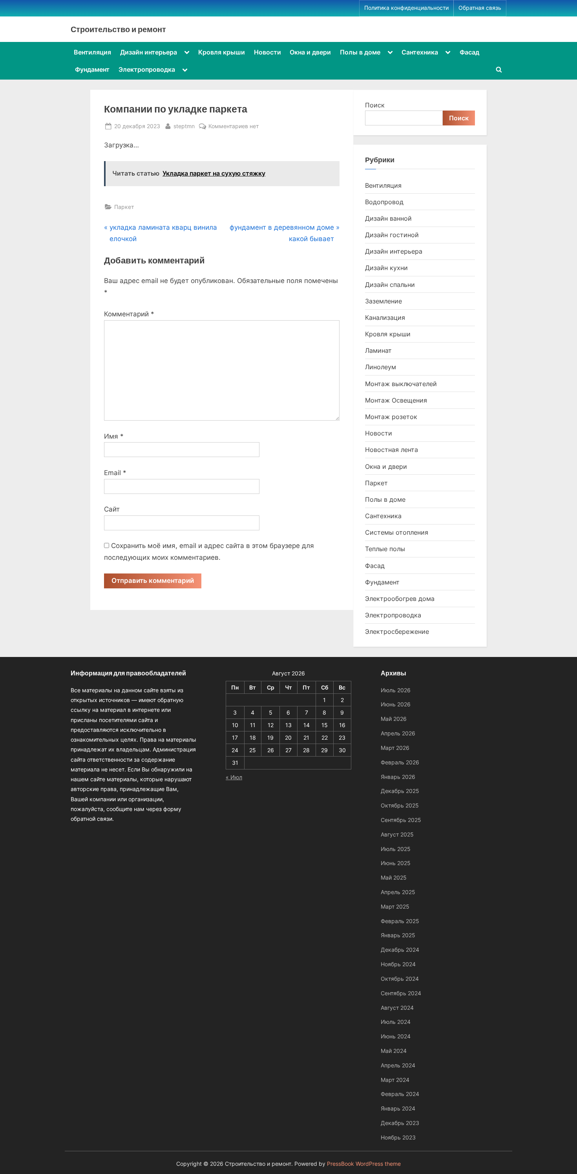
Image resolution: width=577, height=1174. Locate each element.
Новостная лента (391, 450)
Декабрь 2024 (400, 949)
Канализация (385, 317)
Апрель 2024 (398, 1065)
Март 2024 (395, 1079)
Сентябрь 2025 (401, 820)
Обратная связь (479, 8)
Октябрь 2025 (400, 805)
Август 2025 (397, 834)
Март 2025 (395, 906)
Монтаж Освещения (396, 400)
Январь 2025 (398, 935)
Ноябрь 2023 (398, 1137)
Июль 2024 (396, 1021)
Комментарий (129, 314)
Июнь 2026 (396, 704)
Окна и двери (310, 52)
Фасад (469, 52)
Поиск (375, 105)
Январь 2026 (398, 776)
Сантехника (420, 52)
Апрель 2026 (398, 733)
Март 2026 (395, 747)
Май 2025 (394, 877)
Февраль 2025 (400, 921)
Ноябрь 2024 (398, 964)
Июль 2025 (396, 849)
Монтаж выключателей (401, 384)
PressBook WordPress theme (364, 1164)
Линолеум (380, 367)
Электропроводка (147, 69)
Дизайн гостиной (392, 235)
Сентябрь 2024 (401, 993)
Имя (114, 436)
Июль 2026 (396, 690)
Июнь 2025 (396, 863)
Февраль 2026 (400, 762)
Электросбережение (397, 631)
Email (115, 473)
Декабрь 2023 (400, 1123)
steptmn (184, 125)
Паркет (124, 206)
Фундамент (92, 69)
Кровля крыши (221, 52)
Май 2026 (394, 718)
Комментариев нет (233, 126)
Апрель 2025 (398, 892)
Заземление (383, 301)
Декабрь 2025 (400, 791)
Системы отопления (396, 532)
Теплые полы (385, 549)
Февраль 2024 (400, 1094)
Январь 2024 (398, 1108)
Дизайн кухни (386, 268)
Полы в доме (360, 52)
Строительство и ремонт (118, 29)
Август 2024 (397, 1007)
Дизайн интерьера (148, 52)
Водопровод (384, 202)
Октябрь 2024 (400, 978)
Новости (267, 52)
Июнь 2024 (396, 1036)
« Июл (234, 777)
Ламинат (378, 350)
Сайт (112, 509)
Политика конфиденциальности (406, 8)
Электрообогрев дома (400, 598)
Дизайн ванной (388, 218)
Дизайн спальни (390, 285)
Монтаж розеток (391, 417)
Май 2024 (394, 1050)
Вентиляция (92, 52)
